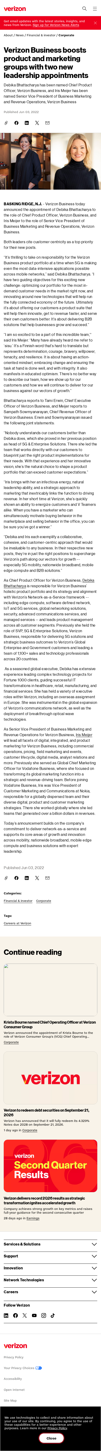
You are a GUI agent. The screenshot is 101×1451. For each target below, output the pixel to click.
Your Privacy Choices (19, 1368)
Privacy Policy (13, 1357)
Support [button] (11, 1256)
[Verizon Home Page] (15, 1345)
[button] (95, 23)
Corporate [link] (66, 35)
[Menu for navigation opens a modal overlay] (95, 9)
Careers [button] (11, 1291)
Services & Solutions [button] (22, 1244)
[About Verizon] (15, 8)
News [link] (20, 35)
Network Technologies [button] (24, 1280)
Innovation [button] (13, 1268)
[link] (56, 25)
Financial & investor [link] (41, 35)
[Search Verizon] (84, 9)
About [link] (8, 35)
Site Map (10, 1400)
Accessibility (13, 1379)
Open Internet (14, 1390)
